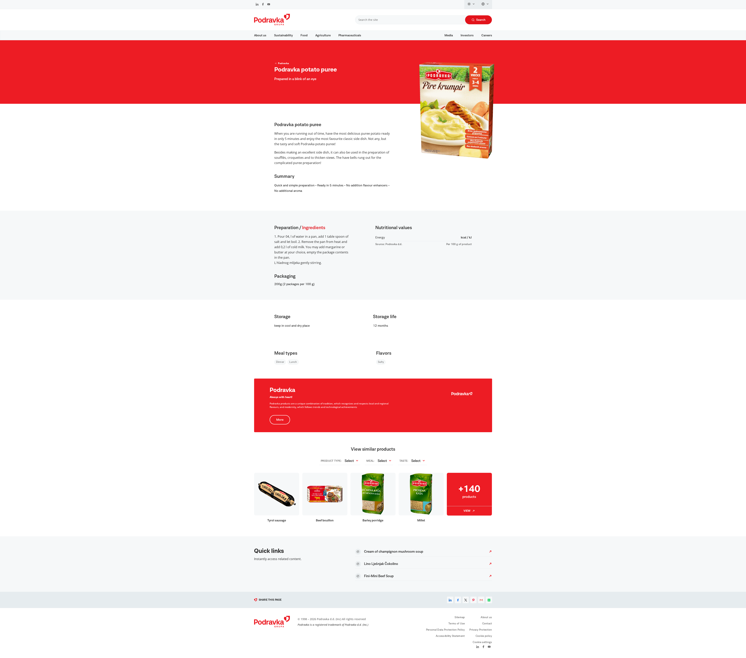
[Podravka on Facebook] (263, 4)
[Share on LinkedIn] (450, 600)
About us (260, 35)
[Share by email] (481, 600)
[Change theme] (471, 4)
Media (448, 35)
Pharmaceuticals (349, 35)
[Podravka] (272, 24)
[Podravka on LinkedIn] (257, 4)
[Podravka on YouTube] (268, 4)
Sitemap (460, 617)
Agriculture (323, 35)
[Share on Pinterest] (473, 600)
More (279, 419)
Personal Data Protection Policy (445, 629)
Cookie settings (482, 642)
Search (480, 19)
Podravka (283, 63)
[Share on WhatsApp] (489, 600)
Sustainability (283, 35)
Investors (467, 35)
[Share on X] (466, 600)
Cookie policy (484, 636)
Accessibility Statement (450, 636)
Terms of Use (456, 623)
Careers (486, 35)
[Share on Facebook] (458, 600)
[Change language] (485, 4)
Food (304, 35)
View (467, 511)
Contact (487, 623)
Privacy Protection (480, 629)
